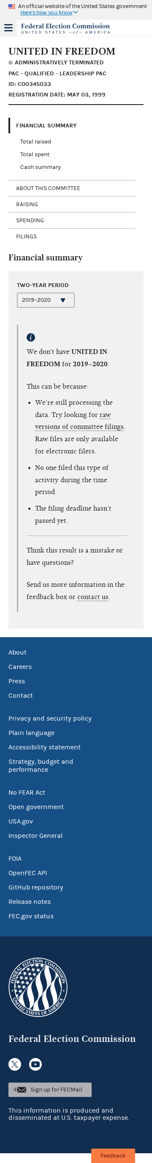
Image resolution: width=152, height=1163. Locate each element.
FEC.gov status (31, 916)
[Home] (65, 28)
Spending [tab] (30, 220)
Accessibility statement (44, 747)
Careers (20, 667)
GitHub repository (35, 887)
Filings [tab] (26, 236)
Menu (8, 27)
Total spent (34, 154)
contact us (93, 597)
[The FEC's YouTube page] (35, 1064)
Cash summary (40, 167)
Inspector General (35, 836)
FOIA (15, 858)
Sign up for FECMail (56, 1089)
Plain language (31, 733)
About (17, 652)
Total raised (35, 141)
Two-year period (43, 285)
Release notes (29, 902)
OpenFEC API (27, 873)
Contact (20, 695)
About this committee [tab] (48, 188)
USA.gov (20, 821)
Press (16, 681)
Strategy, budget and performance (40, 765)
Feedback (113, 1155)
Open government (36, 807)
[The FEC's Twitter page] (14, 1064)
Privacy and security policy (50, 718)
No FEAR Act (26, 792)
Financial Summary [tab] (46, 125)
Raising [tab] (27, 204)
